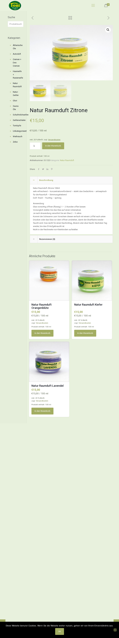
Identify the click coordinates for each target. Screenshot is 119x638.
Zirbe (15, 142)
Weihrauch (17, 136)
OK (59, 631)
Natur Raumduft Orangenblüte (41, 306)
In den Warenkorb (53, 146)
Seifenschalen (17, 120)
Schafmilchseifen (17, 115)
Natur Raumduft (67, 160)
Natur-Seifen (16, 93)
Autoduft (17, 54)
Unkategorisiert (17, 131)
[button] (108, 30)
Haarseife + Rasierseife (17, 74)
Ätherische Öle (17, 47)
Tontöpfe (17, 125)
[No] (115, 629)
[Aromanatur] (15, 5)
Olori (15, 100)
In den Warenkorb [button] (42, 333)
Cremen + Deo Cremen (17, 62)
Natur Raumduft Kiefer (88, 304)
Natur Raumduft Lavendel (47, 385)
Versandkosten (54, 140)
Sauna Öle (15, 107)
